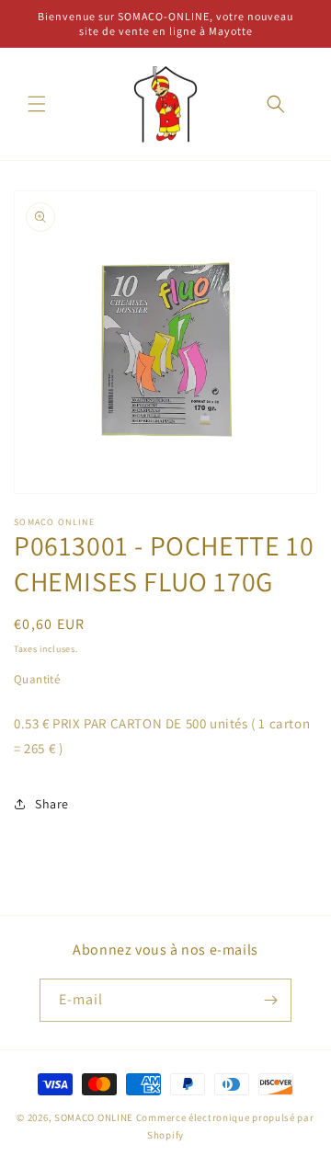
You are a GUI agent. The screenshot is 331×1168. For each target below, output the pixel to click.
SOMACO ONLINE (93, 1117)
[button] (37, 104)
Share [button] (52, 804)
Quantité (37, 679)
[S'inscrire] (270, 1000)
